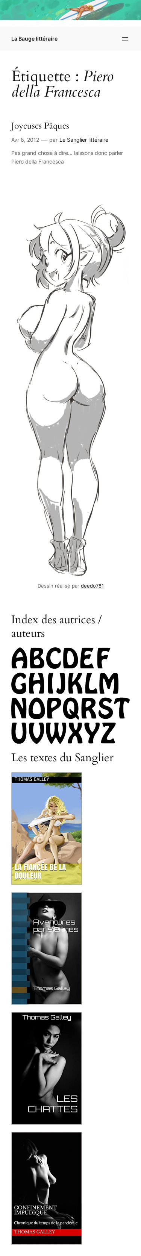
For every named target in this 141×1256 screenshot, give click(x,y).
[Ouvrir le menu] (125, 38)
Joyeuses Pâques (40, 126)
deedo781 (92, 586)
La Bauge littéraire (34, 38)
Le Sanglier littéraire (83, 139)
